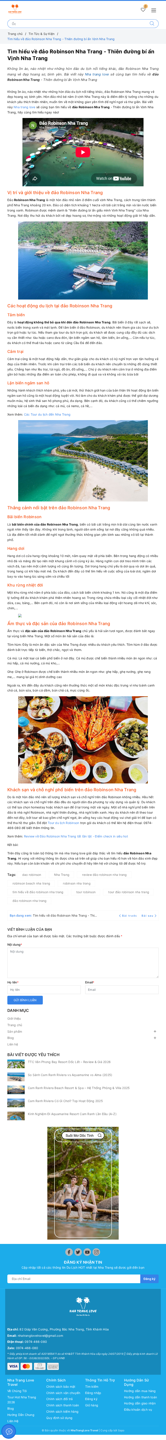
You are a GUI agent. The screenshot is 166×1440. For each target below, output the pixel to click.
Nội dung (14, 944)
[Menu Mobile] (155, 9)
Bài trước (130, 915)
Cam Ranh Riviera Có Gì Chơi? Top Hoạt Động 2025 (65, 1101)
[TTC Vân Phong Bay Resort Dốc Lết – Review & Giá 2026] (16, 1064)
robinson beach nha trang (31, 883)
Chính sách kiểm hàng (62, 1411)
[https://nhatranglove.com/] (14, 9)
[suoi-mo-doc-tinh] (83, 1183)
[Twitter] (78, 1252)
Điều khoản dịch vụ (138, 1409)
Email (89, 982)
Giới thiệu (14, 1018)
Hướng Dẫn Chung (20, 1415)
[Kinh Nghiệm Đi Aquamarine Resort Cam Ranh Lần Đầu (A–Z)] (16, 1116)
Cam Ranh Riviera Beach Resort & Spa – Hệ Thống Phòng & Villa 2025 (79, 1088)
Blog (10, 1038)
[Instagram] (96, 1252)
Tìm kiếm (91, 1386)
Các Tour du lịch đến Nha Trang (47, 414)
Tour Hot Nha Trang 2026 (21, 1399)
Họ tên (13, 982)
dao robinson (31, 874)
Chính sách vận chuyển (63, 1393)
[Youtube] (87, 1252)
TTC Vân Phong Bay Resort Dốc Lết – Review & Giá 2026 (69, 1062)
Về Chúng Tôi (17, 1391)
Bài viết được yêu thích (33, 1054)
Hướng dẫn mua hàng (140, 1391)
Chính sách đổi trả (59, 1399)
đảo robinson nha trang (30, 901)
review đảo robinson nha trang (104, 874)
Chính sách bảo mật (60, 1386)
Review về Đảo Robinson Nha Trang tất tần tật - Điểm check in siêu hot (76, 836)
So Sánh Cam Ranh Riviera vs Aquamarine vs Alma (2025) (70, 1075)
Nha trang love (97, 74)
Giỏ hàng (91, 1405)
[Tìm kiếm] (152, 23)
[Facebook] (69, 1252)
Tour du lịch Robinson (63, 823)
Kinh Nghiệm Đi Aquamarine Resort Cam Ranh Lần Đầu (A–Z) (72, 1114)
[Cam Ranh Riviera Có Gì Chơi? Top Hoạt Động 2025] (16, 1103)
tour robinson (86, 892)
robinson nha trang (77, 883)
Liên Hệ (12, 1421)
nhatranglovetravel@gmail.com (40, 1335)
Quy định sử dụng (59, 1418)
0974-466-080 (36, 1341)
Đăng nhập (93, 1393)
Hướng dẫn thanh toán (140, 1397)
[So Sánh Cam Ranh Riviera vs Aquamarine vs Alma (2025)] (16, 1077)
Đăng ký (149, 1279)
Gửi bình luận (25, 1000)
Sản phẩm (14, 1031)
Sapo (121, 1430)
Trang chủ (14, 1025)
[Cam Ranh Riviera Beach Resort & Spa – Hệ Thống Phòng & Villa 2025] (16, 1090)
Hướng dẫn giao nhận (140, 1403)
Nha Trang (61, 874)
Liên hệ (12, 1044)
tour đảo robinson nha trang (128, 892)
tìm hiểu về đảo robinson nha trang (38, 892)
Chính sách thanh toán (62, 1405)
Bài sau (147, 915)
